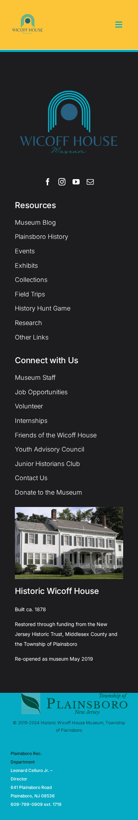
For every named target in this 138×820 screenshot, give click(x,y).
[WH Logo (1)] (28, 10)
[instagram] (61, 181)
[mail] (90, 181)
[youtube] (76, 181)
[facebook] (47, 181)
